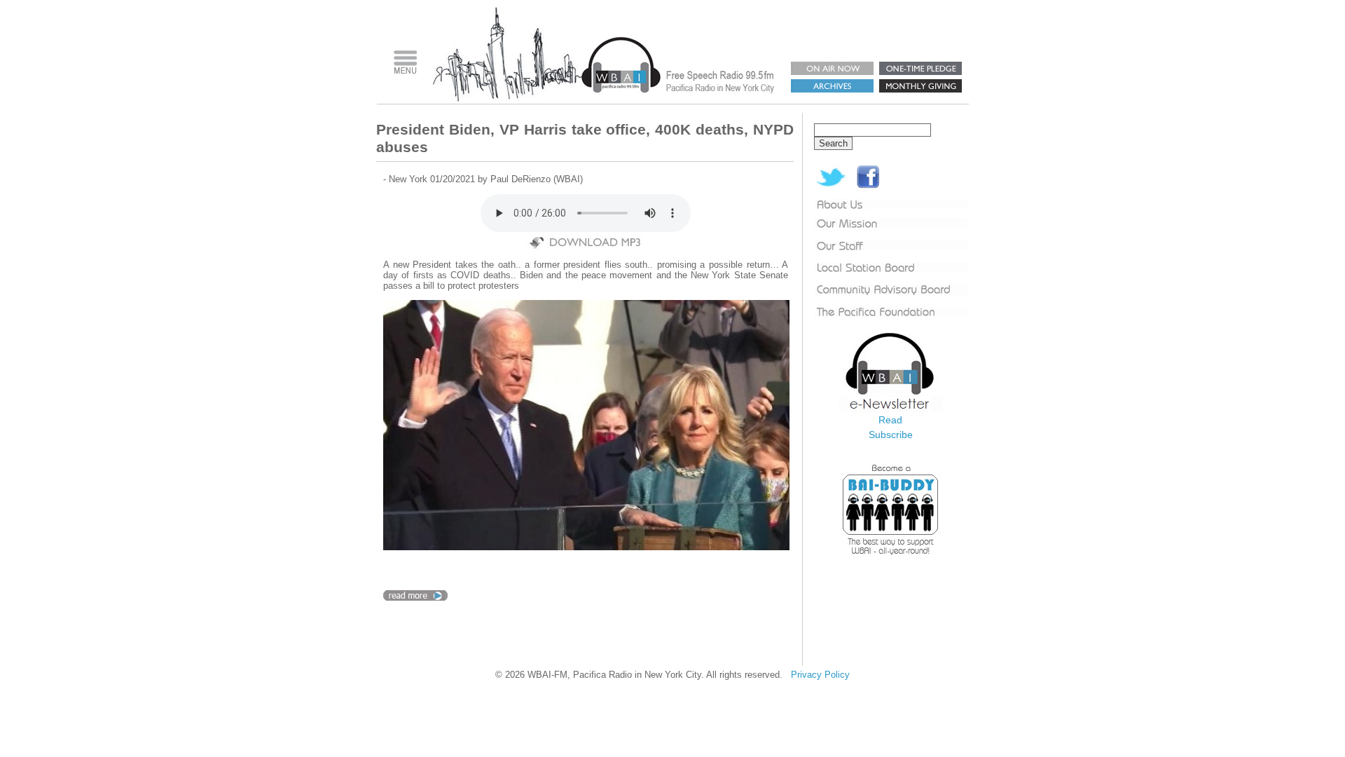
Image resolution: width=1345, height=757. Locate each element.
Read (890, 419)
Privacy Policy (820, 674)
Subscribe (891, 434)
